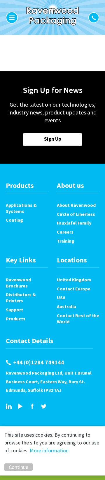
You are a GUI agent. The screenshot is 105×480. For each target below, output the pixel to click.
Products (15, 319)
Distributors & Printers (21, 297)
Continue (18, 467)
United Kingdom (74, 280)
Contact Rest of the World (78, 318)
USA (61, 297)
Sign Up (52, 139)
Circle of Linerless (76, 214)
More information (49, 450)
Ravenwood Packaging (52, 16)
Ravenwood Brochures (18, 283)
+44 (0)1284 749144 (93, 17)
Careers (65, 232)
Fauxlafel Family (74, 223)
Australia (66, 306)
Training (65, 241)
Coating (14, 220)
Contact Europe (73, 289)
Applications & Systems (21, 208)
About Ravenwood (76, 205)
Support (14, 310)
